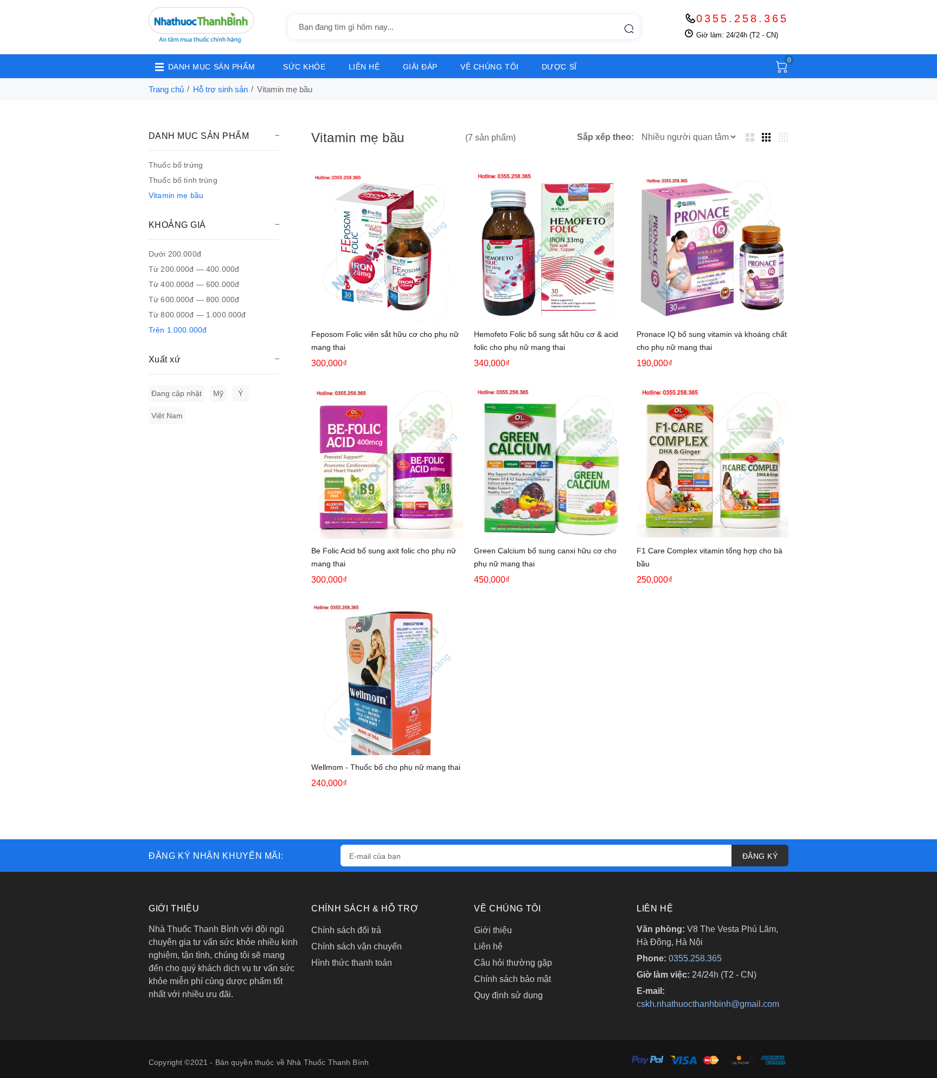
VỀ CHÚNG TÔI (489, 66)
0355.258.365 (742, 18)
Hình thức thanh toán (351, 962)
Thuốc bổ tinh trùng (183, 180)
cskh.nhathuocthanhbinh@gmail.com (708, 1004)
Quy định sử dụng (508, 995)
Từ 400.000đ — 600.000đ (194, 284)
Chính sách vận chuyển (356, 946)
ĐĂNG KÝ (760, 856)
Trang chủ (166, 89)
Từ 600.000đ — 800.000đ (194, 299)
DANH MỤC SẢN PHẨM (211, 66)
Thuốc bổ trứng (176, 165)
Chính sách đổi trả (346, 930)
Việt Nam (167, 415)
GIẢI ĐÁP (420, 66)
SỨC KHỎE (304, 66)
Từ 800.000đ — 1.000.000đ (197, 314)
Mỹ (218, 393)
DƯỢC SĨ (559, 66)
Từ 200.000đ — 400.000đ (194, 269)
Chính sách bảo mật (512, 979)
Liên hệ (488, 946)
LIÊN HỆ (364, 66)
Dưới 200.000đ (175, 254)
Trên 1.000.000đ (178, 330)
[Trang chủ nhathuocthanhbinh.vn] (201, 26)
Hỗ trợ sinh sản (220, 89)
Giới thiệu (493, 930)
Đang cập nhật (176, 393)
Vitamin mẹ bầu (176, 195)
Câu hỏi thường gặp (513, 962)
